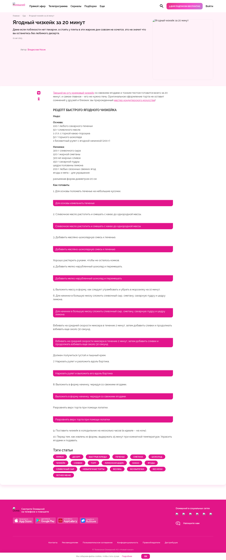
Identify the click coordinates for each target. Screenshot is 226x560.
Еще (102, 6)
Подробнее (127, 556)
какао (135, 463)
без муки (158, 469)
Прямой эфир (37, 6)
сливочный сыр (65, 469)
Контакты (52, 542)
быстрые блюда (98, 457)
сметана (138, 457)
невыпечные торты (93, 469)
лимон (60, 457)
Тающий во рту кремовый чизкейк (73, 92)
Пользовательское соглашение (98, 542)
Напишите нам (191, 523)
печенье (120, 457)
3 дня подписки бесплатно (184, 6)
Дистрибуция (171, 542)
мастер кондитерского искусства (134, 100)
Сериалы (76, 6)
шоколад (157, 457)
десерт (76, 457)
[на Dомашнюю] (19, 4)
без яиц (117, 469)
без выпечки (137, 469)
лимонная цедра (114, 463)
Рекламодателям (70, 542)
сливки (78, 463)
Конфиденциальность (127, 542)
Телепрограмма (58, 6)
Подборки (90, 6)
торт (93, 463)
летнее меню (63, 475)
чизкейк (60, 463)
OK (145, 556)
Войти (209, 6)
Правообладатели (151, 542)
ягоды (151, 463)
